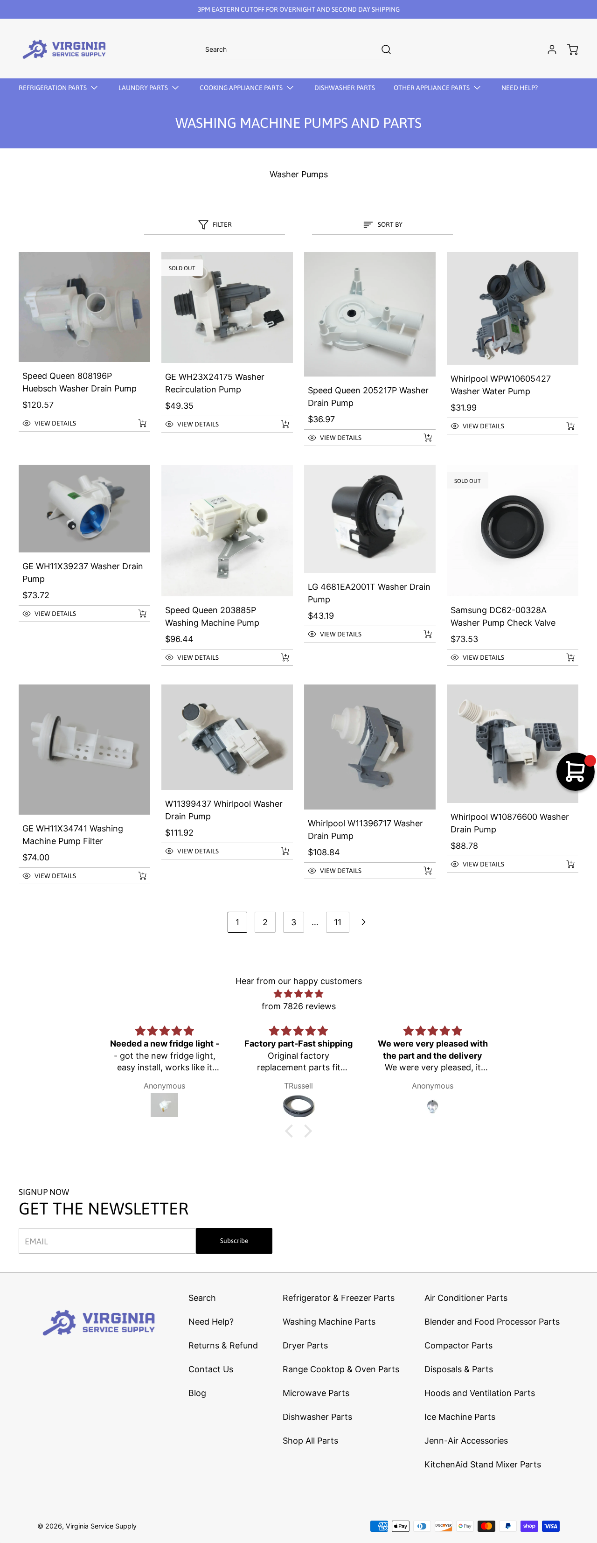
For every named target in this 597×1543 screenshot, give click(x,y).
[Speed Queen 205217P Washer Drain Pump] (370, 314)
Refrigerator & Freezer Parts (339, 1298)
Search (202, 1298)
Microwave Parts (316, 1393)
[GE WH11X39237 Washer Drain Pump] (84, 508)
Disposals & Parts (458, 1369)
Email (36, 1241)
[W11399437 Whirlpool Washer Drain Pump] (227, 737)
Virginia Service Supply (101, 1526)
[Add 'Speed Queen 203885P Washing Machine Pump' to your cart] (279, 657)
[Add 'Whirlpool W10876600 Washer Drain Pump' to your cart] (564, 864)
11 (337, 922)
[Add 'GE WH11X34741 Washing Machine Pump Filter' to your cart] (136, 876)
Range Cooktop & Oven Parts (341, 1369)
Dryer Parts (305, 1345)
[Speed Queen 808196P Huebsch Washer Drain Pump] (84, 307)
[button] (74, 423)
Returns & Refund (223, 1345)
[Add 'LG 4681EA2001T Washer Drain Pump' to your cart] (421, 634)
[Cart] (568, 49)
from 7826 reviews (299, 1006)
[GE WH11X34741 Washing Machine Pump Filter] (84, 749)
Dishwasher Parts (317, 1417)
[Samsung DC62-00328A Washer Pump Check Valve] (512, 530)
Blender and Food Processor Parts (492, 1322)
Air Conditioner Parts (465, 1298)
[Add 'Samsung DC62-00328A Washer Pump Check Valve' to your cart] (564, 657)
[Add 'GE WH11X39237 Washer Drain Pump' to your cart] (136, 613)
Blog (197, 1393)
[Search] (381, 49)
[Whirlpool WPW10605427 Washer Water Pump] (512, 308)
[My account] (547, 49)
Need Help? (211, 1322)
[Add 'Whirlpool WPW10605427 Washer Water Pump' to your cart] (564, 426)
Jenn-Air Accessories (466, 1440)
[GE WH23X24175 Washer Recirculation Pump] (227, 307)
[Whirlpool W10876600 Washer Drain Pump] (512, 743)
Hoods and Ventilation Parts (479, 1393)
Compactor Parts (458, 1345)
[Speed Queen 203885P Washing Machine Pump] (227, 530)
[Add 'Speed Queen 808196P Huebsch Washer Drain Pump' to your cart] (136, 423)
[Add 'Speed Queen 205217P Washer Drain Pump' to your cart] (421, 437)
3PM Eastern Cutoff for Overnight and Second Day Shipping (299, 9)
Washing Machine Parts (329, 1322)
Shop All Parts (310, 1440)
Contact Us (210, 1369)
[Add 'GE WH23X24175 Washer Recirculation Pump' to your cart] (279, 424)
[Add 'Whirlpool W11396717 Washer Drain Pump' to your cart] (421, 870)
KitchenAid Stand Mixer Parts (482, 1464)
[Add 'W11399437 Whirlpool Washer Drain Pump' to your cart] (279, 851)
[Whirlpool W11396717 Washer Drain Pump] (370, 746)
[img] (298, 993)
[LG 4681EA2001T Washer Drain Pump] (370, 519)
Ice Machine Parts (459, 1417)
